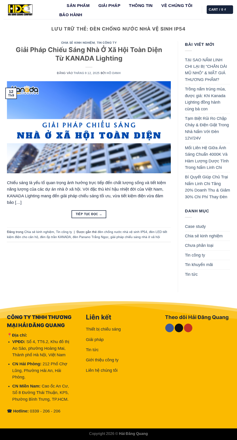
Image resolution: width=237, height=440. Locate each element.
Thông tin (141, 5)
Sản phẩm (78, 5)
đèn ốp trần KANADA (55, 237)
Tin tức (191, 274)
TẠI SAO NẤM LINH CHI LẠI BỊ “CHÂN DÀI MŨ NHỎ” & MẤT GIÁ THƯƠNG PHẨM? (206, 70)
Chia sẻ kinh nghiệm (78, 42)
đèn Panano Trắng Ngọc (91, 237)
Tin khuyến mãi (199, 264)
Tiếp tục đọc (89, 214)
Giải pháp (109, 5)
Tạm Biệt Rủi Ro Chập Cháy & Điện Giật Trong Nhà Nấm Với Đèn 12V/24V (207, 128)
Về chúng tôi (176, 5)
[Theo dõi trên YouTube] (188, 328)
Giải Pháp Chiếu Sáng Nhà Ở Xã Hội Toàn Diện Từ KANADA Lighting (89, 54)
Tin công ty (107, 42)
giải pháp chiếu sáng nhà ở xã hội (135, 237)
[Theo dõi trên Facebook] (169, 328)
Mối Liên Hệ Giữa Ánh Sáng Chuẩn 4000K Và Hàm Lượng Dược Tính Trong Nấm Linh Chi (207, 158)
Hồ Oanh (114, 73)
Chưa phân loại (199, 245)
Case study (195, 226)
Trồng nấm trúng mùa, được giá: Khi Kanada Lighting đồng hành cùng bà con (205, 99)
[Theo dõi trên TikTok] (179, 328)
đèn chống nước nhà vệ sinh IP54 (122, 232)
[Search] (59, 5)
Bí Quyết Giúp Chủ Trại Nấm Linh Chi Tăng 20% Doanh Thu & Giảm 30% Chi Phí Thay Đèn (207, 187)
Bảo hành (70, 14)
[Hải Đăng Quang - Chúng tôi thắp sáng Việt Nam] (26, 9)
